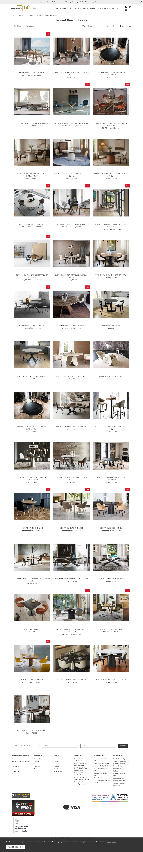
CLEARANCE (92, 8)
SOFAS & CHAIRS (60, 8)
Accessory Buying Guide (100, 766)
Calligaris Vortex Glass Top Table (71, 224)
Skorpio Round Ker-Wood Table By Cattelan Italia (111, 478)
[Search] (48, 8)
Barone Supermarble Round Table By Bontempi (111, 124)
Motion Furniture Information (102, 778)
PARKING (110, 8)
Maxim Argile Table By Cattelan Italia (71, 376)
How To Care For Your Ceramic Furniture (80, 769)
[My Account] (130, 7)
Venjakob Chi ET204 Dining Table (32, 680)
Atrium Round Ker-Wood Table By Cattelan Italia (111, 73)
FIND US (118, 8)
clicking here (111, 842)
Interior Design (117, 766)
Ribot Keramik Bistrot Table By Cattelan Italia (111, 428)
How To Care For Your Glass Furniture (80, 774)
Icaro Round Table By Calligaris (71, 325)
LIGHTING (102, 8)
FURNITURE (72, 8)
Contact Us (15, 766)
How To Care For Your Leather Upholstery (80, 783)
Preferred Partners (17, 759)
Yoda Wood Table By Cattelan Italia (31, 730)
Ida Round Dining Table (111, 325)
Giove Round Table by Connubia (32, 325)
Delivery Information (119, 781)
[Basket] (126, 9)
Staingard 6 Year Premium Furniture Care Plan (121, 762)
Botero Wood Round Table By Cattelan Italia (111, 175)
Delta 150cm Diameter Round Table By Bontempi (32, 276)
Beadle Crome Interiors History (21, 761)
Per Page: (106, 26)
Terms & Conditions (119, 783)
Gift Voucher (117, 768)
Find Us (14, 764)
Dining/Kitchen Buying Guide (100, 769)
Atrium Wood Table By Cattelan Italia (32, 123)
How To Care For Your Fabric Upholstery (80, 760)
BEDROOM (82, 8)
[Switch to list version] (127, 26)
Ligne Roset (57, 769)
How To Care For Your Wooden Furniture (80, 764)
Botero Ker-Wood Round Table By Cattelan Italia (31, 175)
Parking (115, 771)
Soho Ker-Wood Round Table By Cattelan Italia (32, 579)
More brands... (58, 771)
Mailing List (15, 771)
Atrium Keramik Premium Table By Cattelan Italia (71, 73)
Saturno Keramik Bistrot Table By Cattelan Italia (32, 478)
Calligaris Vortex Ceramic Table (31, 224)
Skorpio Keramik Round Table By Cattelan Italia (72, 478)
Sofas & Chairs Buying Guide (100, 760)
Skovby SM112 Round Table (71, 528)
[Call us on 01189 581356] (126, 7)
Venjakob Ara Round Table (111, 629)
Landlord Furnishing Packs (121, 759)
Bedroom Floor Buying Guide (100, 774)
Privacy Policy (117, 786)
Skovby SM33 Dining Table (111, 528)
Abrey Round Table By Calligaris (31, 72)
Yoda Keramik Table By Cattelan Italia (72, 680)
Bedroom (36, 764)
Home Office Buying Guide (101, 763)
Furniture (36, 761)
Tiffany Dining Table (31, 629)
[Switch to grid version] (121, 26)
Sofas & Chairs (38, 759)
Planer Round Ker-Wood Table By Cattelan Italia (31, 428)
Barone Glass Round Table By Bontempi (71, 123)
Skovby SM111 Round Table (32, 528)
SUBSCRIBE (123, 746)
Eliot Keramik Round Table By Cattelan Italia (71, 276)
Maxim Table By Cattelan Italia (111, 376)
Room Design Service (119, 778)
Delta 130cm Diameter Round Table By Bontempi (111, 225)
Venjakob (56, 766)
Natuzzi (56, 764)
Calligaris (56, 761)
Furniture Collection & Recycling (120, 774)
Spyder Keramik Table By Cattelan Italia (71, 578)
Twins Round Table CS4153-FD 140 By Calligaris (71, 630)
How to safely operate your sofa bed (101, 781)
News (13, 769)
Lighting (36, 769)
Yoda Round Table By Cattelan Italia (111, 680)
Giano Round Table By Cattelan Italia (111, 275)
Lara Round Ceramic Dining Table (31, 376)
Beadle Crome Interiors (61, 759)
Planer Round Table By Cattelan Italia (71, 427)
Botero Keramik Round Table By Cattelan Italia (71, 175)
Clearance (37, 766)
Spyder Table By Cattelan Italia (111, 578)
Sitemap (14, 774)
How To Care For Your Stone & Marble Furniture (81, 778)
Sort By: (83, 26)
